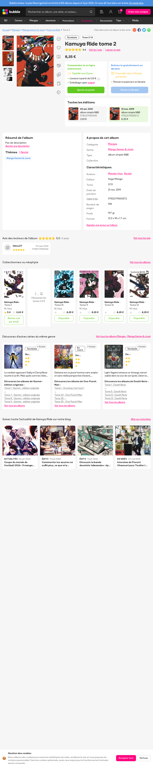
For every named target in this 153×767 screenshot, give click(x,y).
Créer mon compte (138, 11)
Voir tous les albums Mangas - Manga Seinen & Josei (123, 336)
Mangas (34, 20)
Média (135, 20)
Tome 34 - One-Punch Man (68, 394)
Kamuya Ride (53, 30)
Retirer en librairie (130, 89)
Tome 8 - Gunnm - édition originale (22, 398)
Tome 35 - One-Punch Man (68, 401)
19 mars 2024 (42, 246)
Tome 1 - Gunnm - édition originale (21, 388)
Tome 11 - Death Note (115, 391)
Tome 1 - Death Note (115, 384)
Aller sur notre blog (141, 419)
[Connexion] (111, 12)
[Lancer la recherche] (91, 12)
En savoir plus (136, 3)
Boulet (128, 173)
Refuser (144, 758)
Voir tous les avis (142, 238)
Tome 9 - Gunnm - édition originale (22, 401)
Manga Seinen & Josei (33, 30)
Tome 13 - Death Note (116, 398)
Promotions (68, 20)
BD (5, 20)
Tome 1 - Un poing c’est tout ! (69, 388)
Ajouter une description (17, 146)
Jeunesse (50, 20)
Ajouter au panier (86, 89)
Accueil (6, 30)
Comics (18, 20)
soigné (91, 82)
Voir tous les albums (140, 262)
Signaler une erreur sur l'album (102, 225)
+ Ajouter (23, 152)
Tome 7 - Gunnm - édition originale (22, 394)
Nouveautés (106, 20)
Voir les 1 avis (95, 49)
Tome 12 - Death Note (116, 394)
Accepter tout (126, 758)
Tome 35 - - (60, 398)
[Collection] (102, 12)
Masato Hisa (115, 173)
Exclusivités (87, 20)
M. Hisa (8, 308)
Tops (118, 20)
